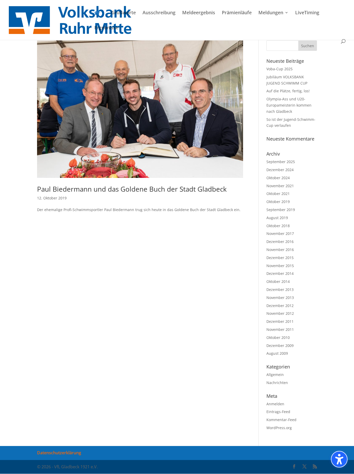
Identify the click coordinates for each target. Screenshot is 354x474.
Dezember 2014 (280, 273)
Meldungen (270, 13)
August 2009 (277, 353)
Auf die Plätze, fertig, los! (288, 90)
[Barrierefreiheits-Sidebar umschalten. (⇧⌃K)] (339, 459)
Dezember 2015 (280, 257)
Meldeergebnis (198, 13)
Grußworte (123, 13)
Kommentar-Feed (281, 419)
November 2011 (280, 329)
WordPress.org (279, 427)
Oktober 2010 (278, 337)
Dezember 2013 (280, 289)
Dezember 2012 (280, 305)
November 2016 (280, 249)
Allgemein (275, 374)
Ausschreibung (159, 13)
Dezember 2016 (280, 241)
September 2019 (280, 209)
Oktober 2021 (278, 193)
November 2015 (280, 265)
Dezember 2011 (280, 321)
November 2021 (280, 185)
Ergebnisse (106, 28)
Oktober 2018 (278, 225)
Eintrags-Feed (278, 411)
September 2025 (280, 161)
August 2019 (277, 217)
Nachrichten (277, 382)
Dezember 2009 (280, 345)
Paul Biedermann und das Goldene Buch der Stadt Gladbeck (132, 189)
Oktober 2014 (278, 281)
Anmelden (275, 403)
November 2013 (280, 297)
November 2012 (280, 313)
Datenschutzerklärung (59, 453)
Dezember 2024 (280, 169)
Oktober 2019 (278, 201)
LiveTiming (307, 13)
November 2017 (280, 233)
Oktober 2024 (278, 177)
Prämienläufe (237, 13)
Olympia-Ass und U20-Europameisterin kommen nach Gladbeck (288, 105)
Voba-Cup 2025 (279, 68)
